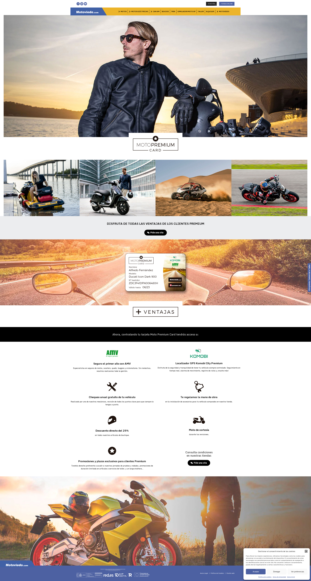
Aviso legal (291, 577)
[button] (306, 551)
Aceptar (256, 572)
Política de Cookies (217, 573)
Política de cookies (265, 577)
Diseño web (230, 573)
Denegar (276, 572)
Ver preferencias (297, 572)
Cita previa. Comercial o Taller (309, 278)
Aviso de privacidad (279, 577)
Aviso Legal (204, 573)
